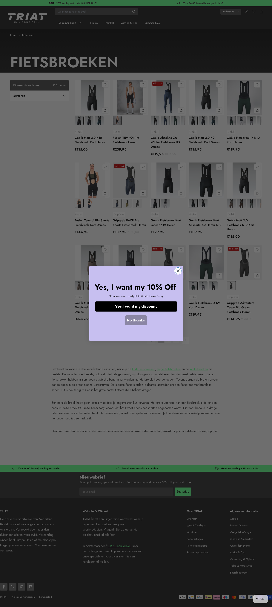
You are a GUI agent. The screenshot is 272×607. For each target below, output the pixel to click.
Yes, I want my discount (136, 306)
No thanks (136, 320)
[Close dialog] (178, 271)
